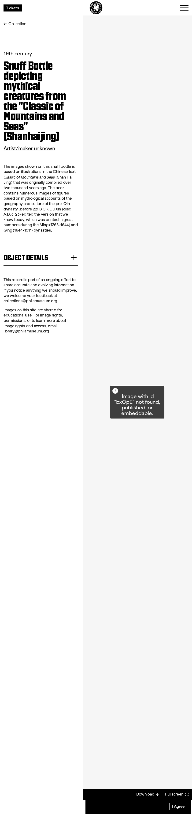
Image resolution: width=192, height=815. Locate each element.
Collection (17, 24)
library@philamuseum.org (26, 331)
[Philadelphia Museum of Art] (96, 7)
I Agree (178, 806)
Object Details (26, 257)
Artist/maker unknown (29, 148)
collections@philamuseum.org (30, 301)
